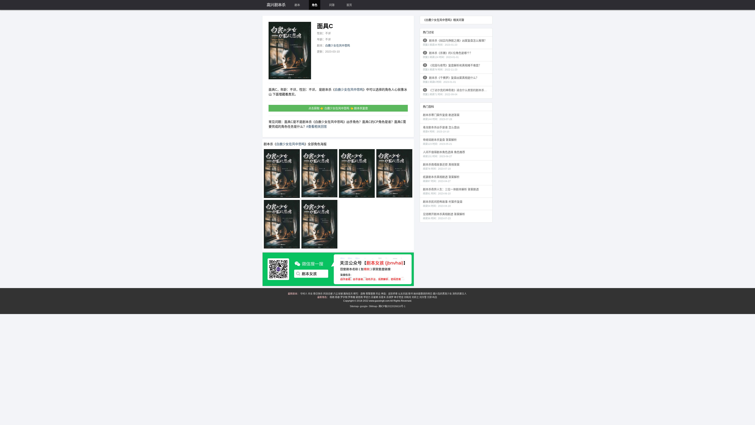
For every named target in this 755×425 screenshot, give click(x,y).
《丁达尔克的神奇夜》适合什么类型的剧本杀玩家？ (457, 92)
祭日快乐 (318, 293)
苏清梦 (390, 297)
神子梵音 (399, 297)
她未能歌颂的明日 (423, 293)
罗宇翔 (344, 297)
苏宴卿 (375, 297)
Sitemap (354, 306)
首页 (349, 4)
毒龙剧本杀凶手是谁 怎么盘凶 (441, 129)
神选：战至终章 (389, 293)
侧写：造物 (359, 293)
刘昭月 (408, 297)
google (363, 306)
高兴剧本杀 (276, 5)
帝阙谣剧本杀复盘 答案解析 (440, 141)
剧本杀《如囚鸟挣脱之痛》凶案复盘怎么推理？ (455, 42)
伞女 (310, 293)
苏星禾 (382, 297)
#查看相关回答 (316, 126)
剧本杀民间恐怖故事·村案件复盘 (442, 203)
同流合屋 (328, 293)
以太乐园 (403, 293)
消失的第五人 (459, 293)
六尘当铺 (338, 293)
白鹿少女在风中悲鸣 (337, 45)
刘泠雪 (423, 297)
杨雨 (332, 297)
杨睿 (337, 297)
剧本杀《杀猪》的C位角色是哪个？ (447, 55)
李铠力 (367, 297)
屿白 (435, 297)
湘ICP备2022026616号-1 (391, 306)
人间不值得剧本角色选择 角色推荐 (444, 154)
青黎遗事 (371, 293)
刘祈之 (415, 297)
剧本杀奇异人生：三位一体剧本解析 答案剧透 (451, 191)
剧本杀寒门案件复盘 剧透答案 (441, 117)
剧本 (297, 4)
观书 (410, 293)
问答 (332, 4)
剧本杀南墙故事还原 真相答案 (441, 166)
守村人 (304, 293)
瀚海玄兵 (348, 293)
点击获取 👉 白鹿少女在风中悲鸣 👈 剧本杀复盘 (338, 108)
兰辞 (429, 297)
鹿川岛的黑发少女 (442, 293)
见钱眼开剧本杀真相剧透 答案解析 (444, 216)
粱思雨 (359, 297)
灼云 (378, 293)
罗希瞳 (352, 297)
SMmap (373, 306)
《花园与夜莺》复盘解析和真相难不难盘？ (452, 67)
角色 (314, 4)
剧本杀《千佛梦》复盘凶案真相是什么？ (451, 79)
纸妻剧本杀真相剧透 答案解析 (441, 179)
